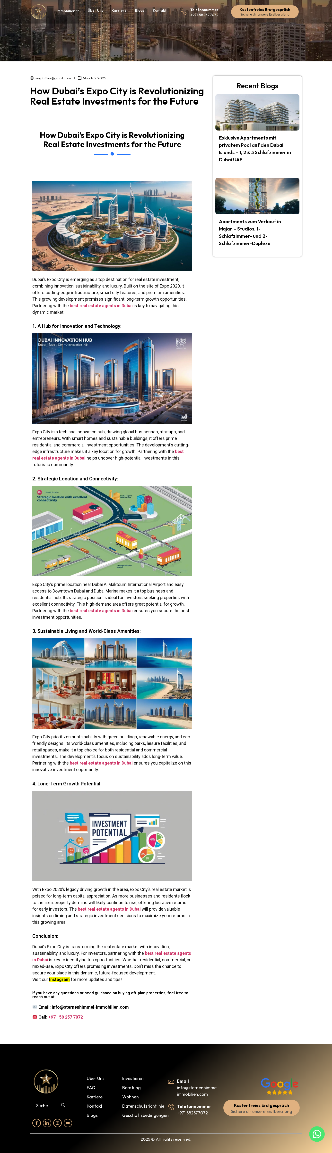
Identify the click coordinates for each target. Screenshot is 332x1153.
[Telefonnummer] (184, 12)
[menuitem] (68, 10)
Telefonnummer (204, 10)
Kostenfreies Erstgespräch (265, 9)
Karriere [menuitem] (119, 10)
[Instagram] (57, 1123)
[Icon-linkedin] (47, 1123)
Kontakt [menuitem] (159, 10)
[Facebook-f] (36, 1123)
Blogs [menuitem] (139, 10)
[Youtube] (68, 1123)
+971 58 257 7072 (65, 1017)
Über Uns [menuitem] (95, 10)
